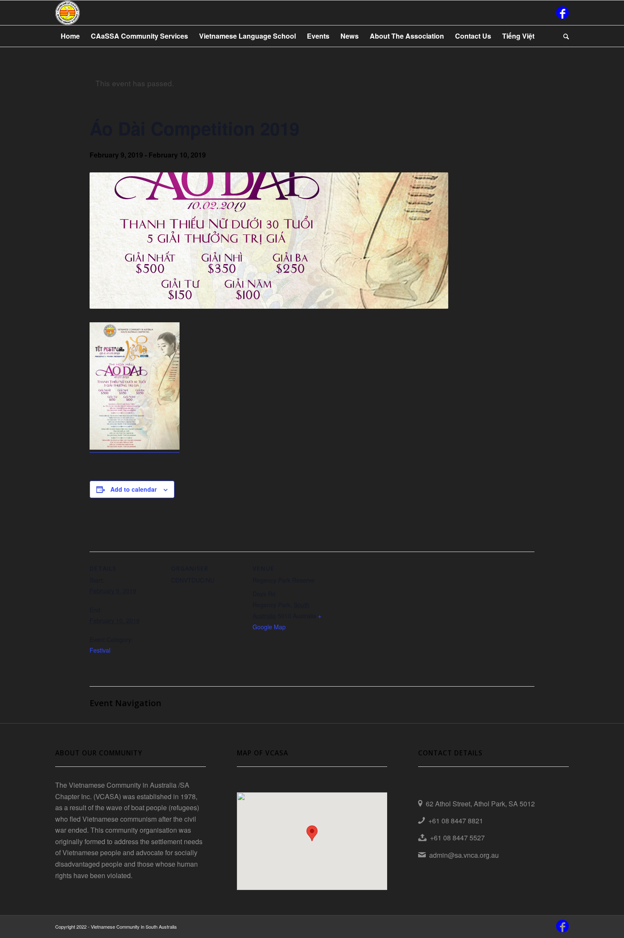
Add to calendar (133, 489)
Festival (100, 650)
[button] (312, 833)
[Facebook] (562, 12)
